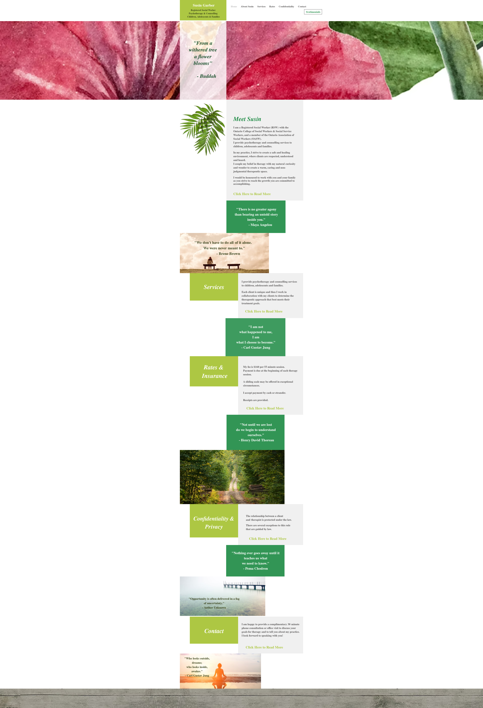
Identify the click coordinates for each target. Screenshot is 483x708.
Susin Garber (204, 5)
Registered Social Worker (203, 10)
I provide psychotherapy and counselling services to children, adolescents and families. (269, 283)
